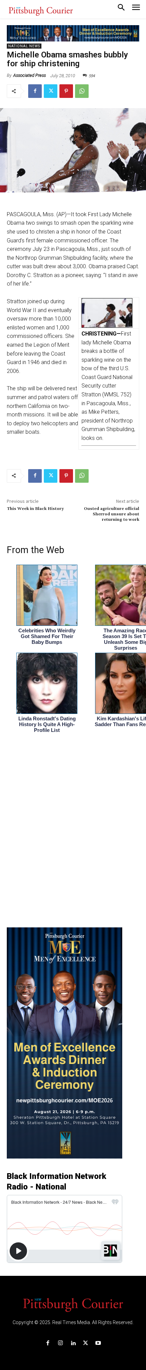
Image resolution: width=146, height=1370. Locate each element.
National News (24, 46)
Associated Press (29, 75)
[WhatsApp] (82, 91)
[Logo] (73, 1304)
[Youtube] (98, 1343)
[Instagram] (60, 1343)
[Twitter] (50, 91)
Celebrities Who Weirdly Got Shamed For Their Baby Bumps (46, 636)
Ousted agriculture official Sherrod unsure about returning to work (111, 514)
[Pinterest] (66, 91)
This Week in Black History (35, 508)
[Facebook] (35, 91)
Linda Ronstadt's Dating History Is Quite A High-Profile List (47, 724)
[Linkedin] (72, 1343)
